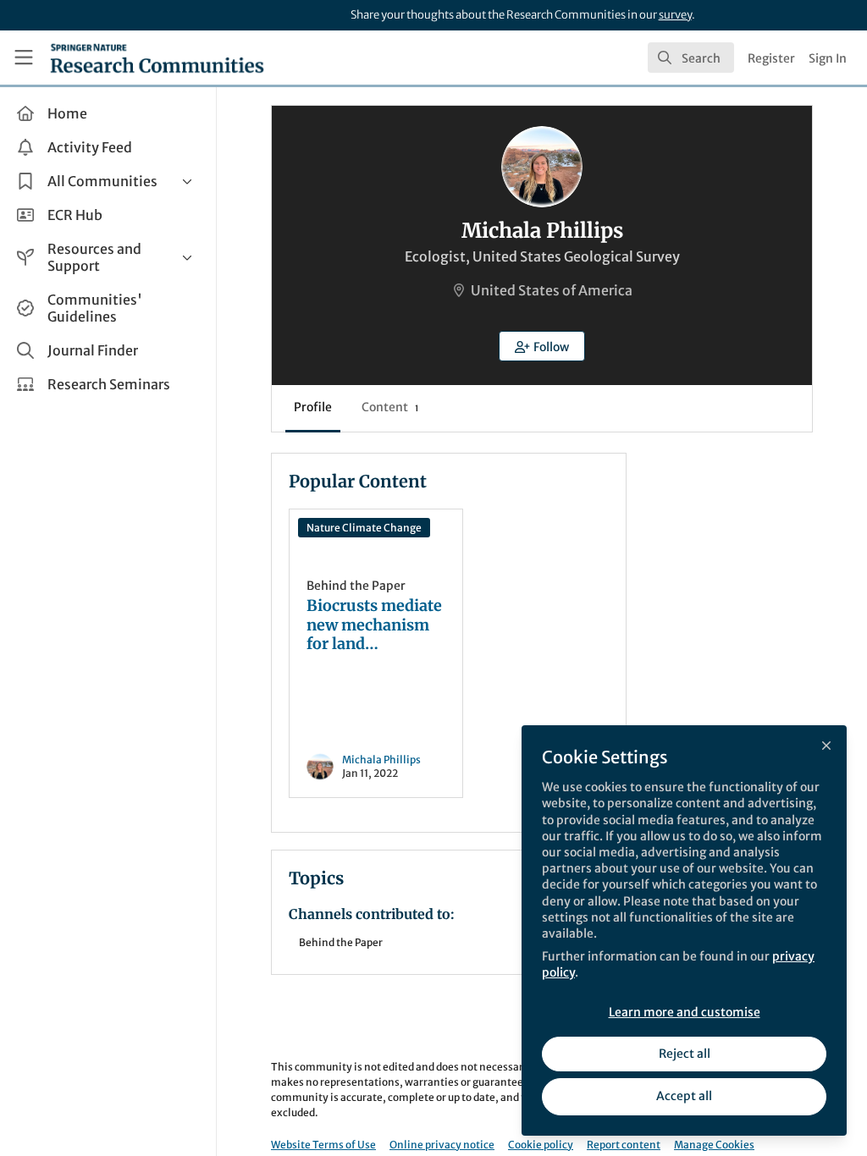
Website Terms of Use (323, 1144)
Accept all (684, 1096)
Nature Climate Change (364, 527)
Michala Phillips (381, 759)
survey (675, 15)
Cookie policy (540, 1144)
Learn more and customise (684, 1012)
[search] (691, 57)
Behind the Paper (356, 585)
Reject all (684, 1053)
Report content (623, 1144)
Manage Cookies (714, 1144)
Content (390, 407)
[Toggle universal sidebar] (23, 57)
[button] (542, 346)
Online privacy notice (441, 1144)
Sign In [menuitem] (828, 58)
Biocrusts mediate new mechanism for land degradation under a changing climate (374, 625)
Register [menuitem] (771, 58)
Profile (313, 407)
